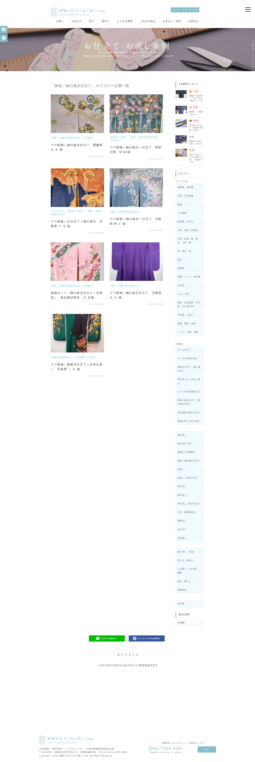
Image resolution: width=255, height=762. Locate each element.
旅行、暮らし (184, 581)
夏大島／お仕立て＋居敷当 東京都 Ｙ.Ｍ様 (196, 127)
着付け (105, 21)
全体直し (88, 286)
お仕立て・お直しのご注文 (185, 10)
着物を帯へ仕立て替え (189, 421)
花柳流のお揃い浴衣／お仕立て (196, 142)
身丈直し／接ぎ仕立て (189, 503)
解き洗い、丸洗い (119, 137)
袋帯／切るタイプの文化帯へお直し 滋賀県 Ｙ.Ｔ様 (196, 158)
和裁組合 (182, 590)
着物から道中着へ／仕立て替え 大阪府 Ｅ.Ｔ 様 (196, 98)
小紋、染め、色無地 (188, 230)
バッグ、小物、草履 (188, 332)
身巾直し (182, 486)
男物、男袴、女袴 (187, 323)
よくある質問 (125, 21)
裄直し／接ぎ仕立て (188, 478)
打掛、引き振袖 (185, 196)
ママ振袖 (88, 138)
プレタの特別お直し (188, 358)
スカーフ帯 (183, 294)
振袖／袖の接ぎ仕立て (70, 138)
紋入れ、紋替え (185, 560)
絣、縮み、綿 (184, 251)
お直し (60, 21)
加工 (91, 21)
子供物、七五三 (185, 315)
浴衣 (180, 259)
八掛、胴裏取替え (187, 512)
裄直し (181, 469)
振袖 (54, 138)
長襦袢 (181, 268)
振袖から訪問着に (187, 452)
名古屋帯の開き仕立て (189, 412)
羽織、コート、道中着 (189, 277)
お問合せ (193, 21)
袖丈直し (182, 435)
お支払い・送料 (172, 21)
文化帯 (181, 285)
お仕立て (76, 21)
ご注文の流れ (148, 21)
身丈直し (182, 495)
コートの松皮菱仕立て (189, 391)
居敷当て (182, 521)
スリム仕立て (58, 211)
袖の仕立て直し (185, 443)
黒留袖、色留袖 (185, 187)
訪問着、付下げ (185, 221)
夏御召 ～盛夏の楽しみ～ (196, 113)
